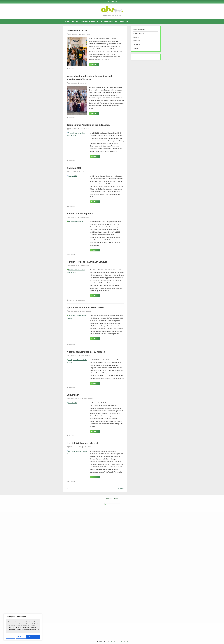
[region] (23, 627)
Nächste (120, 488)
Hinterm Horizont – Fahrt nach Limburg (87, 262)
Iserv (108, 1)
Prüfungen (136, 41)
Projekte (136, 37)
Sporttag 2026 (74, 168)
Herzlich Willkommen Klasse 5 (83, 443)
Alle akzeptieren (33, 636)
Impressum (109, 498)
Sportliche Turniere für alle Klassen (85, 307)
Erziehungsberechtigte (87, 21)
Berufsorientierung (107, 21)
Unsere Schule (69, 21)
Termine (135, 48)
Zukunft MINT (74, 395)
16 (76, 488)
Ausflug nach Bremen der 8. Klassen (86, 352)
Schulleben (72, 68)
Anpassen (10, 636)
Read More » (94, 65)
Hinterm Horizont (74, 300)
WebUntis (114, 1)
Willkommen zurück (77, 30)
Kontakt (116, 498)
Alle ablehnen (21, 636)
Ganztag (122, 21)
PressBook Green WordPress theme (121, 641)
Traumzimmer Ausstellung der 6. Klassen (88, 125)
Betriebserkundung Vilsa (80, 213)
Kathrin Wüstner (85, 34)
